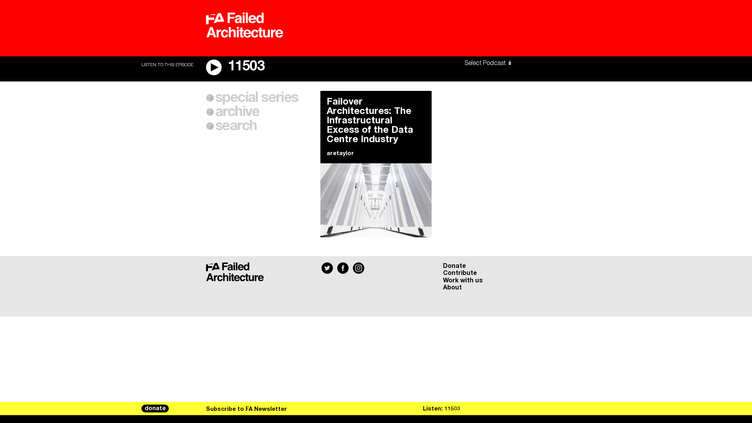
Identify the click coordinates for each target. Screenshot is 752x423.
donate (155, 408)
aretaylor (340, 153)
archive (237, 112)
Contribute (460, 273)
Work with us (463, 280)
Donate (454, 266)
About (452, 287)
